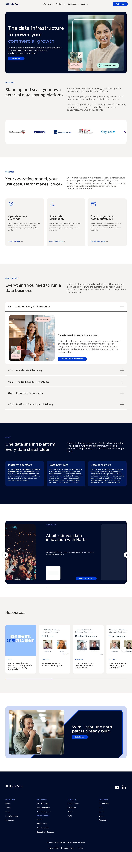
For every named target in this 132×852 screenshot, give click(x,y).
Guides (101, 812)
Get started (15, 58)
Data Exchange (43, 804)
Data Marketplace (44, 812)
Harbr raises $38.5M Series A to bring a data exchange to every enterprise (20, 667)
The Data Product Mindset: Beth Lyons (52, 665)
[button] (66, 307)
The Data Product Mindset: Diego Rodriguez (118, 666)
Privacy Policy (54, 848)
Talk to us (120, 4)
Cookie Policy (68, 848)
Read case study (52, 578)
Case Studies (104, 804)
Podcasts (102, 820)
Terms (80, 848)
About (7, 808)
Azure (70, 812)
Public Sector (42, 824)
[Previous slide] (5, 555)
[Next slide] (126, 555)
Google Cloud (73, 804)
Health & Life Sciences (45, 832)
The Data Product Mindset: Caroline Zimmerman (84, 666)
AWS (70, 816)
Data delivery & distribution (72, 359)
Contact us (9, 820)
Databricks (72, 808)
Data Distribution (43, 808)
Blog (101, 808)
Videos (101, 816)
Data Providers (42, 828)
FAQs (7, 812)
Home (7, 804)
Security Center (11, 816)
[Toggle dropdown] (53, 4)
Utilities (39, 820)
